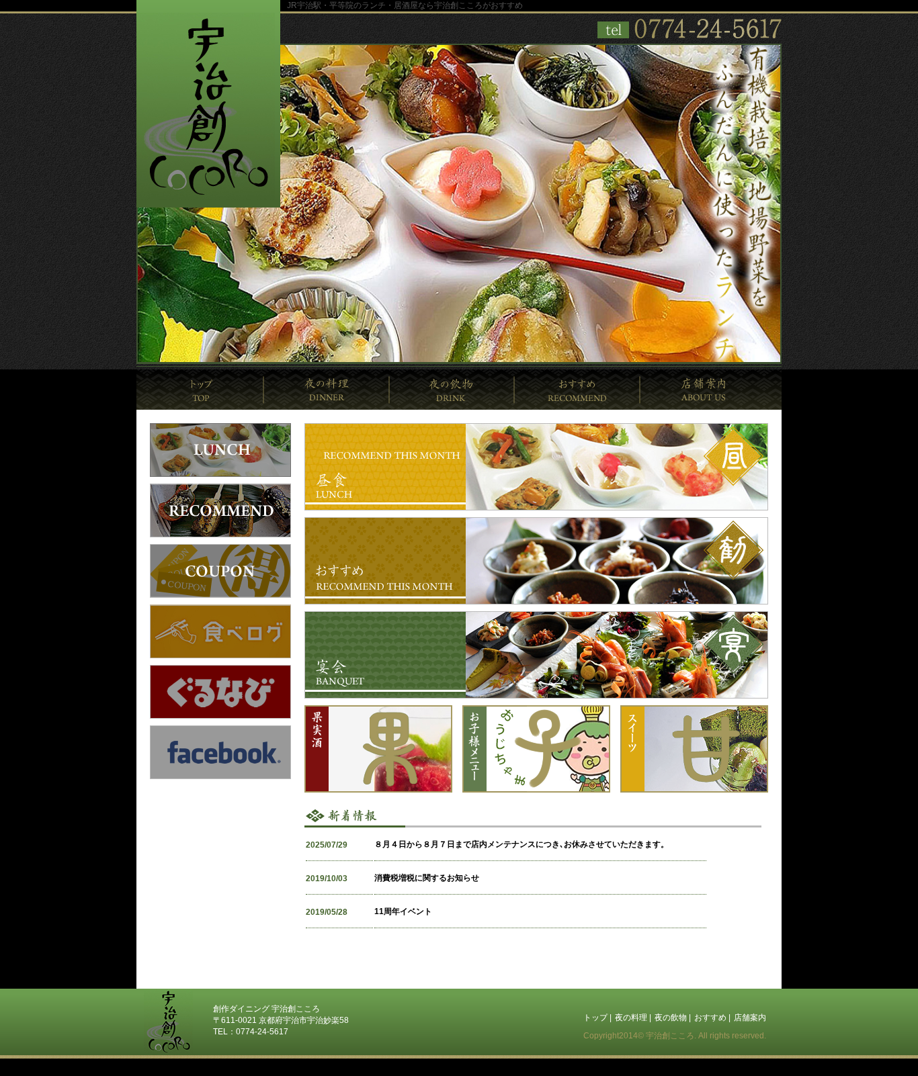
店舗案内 (711, 389)
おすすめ (577, 389)
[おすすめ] (536, 602)
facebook (220, 752)
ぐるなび (220, 692)
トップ (200, 389)
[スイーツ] (694, 790)
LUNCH (220, 450)
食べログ (220, 631)
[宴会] (536, 696)
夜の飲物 (452, 389)
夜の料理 (327, 389)
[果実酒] (378, 790)
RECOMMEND (220, 510)
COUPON (220, 571)
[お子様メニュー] (536, 790)
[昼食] (536, 507)
